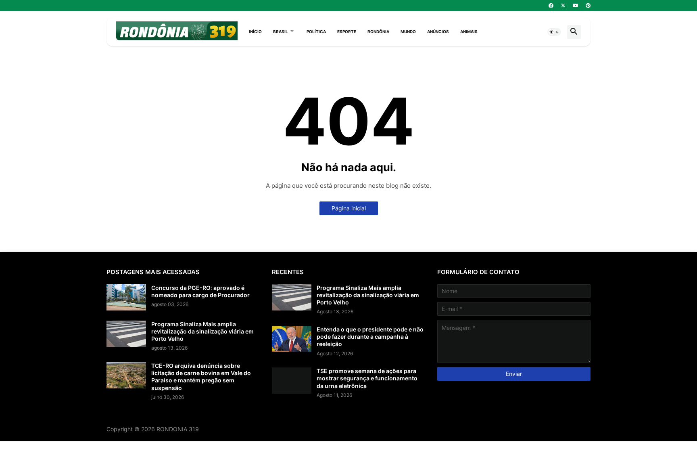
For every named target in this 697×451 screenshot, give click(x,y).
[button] (554, 32)
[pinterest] (588, 5)
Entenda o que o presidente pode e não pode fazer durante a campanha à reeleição (370, 336)
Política (316, 31)
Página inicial (349, 208)
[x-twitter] (563, 5)
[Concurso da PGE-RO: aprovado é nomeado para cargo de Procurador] (126, 297)
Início (255, 31)
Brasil (280, 31)
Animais (469, 31)
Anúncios (438, 31)
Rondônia (378, 31)
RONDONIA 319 (178, 429)
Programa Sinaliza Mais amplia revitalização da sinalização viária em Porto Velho (202, 331)
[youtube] (575, 5)
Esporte (346, 31)
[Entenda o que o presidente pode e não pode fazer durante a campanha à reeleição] (291, 339)
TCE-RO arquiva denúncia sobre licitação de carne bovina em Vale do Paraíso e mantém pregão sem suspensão (201, 376)
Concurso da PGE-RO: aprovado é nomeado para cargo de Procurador (200, 291)
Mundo (408, 31)
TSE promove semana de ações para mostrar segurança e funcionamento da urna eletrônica (367, 378)
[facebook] (551, 5)
